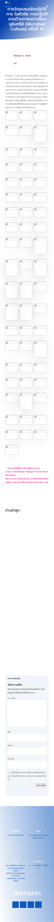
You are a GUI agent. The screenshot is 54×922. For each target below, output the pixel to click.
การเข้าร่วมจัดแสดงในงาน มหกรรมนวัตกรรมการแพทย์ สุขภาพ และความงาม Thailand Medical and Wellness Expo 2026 (26, 627)
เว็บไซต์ (11, 759)
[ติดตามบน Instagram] (31, 904)
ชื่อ (9, 732)
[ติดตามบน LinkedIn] (23, 904)
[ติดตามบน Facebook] (15, 904)
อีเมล (10, 745)
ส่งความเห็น (41, 785)
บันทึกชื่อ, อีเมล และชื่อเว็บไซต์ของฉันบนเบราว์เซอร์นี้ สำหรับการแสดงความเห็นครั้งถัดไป (27, 776)
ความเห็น (12, 698)
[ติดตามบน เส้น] (38, 904)
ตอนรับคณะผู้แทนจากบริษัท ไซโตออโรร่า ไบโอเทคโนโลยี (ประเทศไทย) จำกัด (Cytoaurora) (27, 534)
